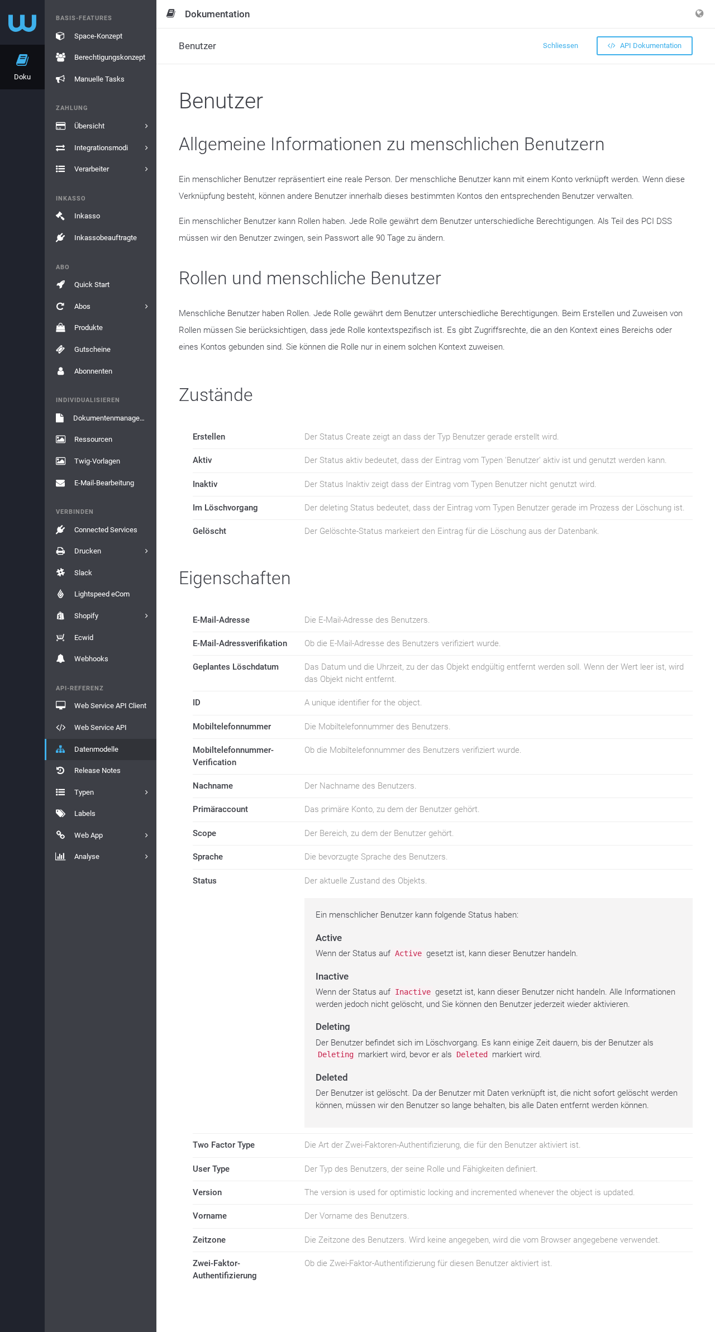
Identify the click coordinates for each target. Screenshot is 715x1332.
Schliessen (560, 45)
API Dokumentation (649, 45)
